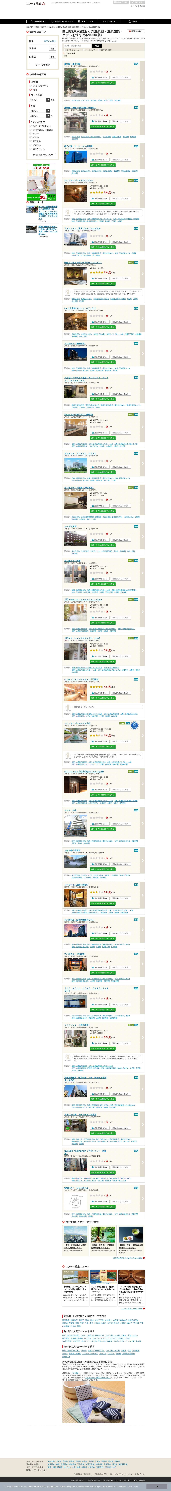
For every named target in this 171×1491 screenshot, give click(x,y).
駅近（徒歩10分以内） (71, 1335)
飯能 (78, 1467)
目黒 (79, 1326)
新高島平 (74, 1320)
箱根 (57, 1464)
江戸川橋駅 (87, 877)
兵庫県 (71, 1461)
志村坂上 (108, 1320)
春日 (91, 1323)
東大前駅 (94, 100)
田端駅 (134, 253)
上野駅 (116, 446)
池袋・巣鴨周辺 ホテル (122, 253)
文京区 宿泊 (76, 100)
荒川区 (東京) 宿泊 (78, 405)
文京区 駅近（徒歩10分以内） (91, 137)
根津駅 (100, 100)
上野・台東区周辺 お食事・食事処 (126, 801)
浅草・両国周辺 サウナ (79, 1018)
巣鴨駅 (101, 221)
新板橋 (65, 1323)
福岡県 (117, 1461)
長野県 (104, 1461)
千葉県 (65, 1461)
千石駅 (113, 221)
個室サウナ (85, 1341)
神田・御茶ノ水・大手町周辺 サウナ (110, 1141)
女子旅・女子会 (124, 1338)
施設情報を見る (100, 77)
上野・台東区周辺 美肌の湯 (98, 910)
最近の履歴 (137, 2)
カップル (95, 1338)
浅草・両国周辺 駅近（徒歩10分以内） (100, 478)
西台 (87, 1320)
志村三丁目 (99, 1320)
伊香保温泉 (90, 1464)
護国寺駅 (96, 877)
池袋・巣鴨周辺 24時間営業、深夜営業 (126, 219)
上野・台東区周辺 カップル (81, 716)
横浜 (49, 1467)
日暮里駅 (75, 407)
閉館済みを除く (107, 50)
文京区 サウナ (96, 171)
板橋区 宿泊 (76, 299)
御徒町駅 (109, 446)
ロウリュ (87, 1338)
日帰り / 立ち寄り (40, 86)
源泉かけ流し (39, 149)
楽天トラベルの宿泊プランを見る (102, 83)
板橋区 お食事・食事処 (118, 299)
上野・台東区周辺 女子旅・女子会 (126, 444)
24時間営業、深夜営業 (71, 1341)
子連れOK (102, 1341)
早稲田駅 (103, 877)
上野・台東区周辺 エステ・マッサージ (85, 764)
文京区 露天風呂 (106, 551)
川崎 (54, 1467)
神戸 (114, 1467)
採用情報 (142, 1480)
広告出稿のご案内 (101, 1474)
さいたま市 (71, 1467)
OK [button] (157, 1486)
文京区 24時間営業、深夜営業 (91, 517)
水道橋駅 (75, 139)
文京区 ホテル (86, 171)
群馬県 (78, 1461)
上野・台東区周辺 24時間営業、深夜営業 (85, 1068)
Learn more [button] (133, 1486)
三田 (141, 1323)
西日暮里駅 (75, 255)
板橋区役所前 (133, 1320)
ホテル (135, 1335)
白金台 (73, 1326)
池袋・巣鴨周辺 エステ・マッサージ (99, 219)
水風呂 (123, 1335)
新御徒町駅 (124, 764)
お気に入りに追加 (121, 77)
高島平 (81, 1320)
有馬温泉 (64, 1464)
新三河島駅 (96, 255)
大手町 (110, 1323)
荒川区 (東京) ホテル (134, 405)
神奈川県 (51, 1461)
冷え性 (94, 1341)
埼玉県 (58, 1461)
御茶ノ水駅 (83, 336)
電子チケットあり (73, 50)
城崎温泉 (72, 1464)
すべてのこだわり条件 (43, 155)
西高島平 (65, 1320)
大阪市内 (91, 1467)
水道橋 (97, 1323)
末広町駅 (123, 446)
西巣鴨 (71, 1323)
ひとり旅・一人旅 (113, 1335)
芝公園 (136, 1323)
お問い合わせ (140, 1474)
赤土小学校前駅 (86, 255)
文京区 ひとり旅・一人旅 (115, 334)
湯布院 (114, 1464)
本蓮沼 (115, 1320)
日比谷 (116, 1323)
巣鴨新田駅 (100, 370)
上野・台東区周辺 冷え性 (129, 714)
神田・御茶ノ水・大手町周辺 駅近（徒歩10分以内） (113, 1139)
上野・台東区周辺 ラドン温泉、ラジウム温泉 (87, 668)
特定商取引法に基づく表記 (97, 1480)
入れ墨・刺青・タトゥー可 (123, 1341)
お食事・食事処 (77, 1338)
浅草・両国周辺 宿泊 (79, 478)
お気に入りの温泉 (121, 2)
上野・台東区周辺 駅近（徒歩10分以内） (102, 629)
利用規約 (110, 1480)
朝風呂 (109, 1341)
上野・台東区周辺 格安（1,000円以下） (85, 446)
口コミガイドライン (117, 1474)
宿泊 (129, 1335)
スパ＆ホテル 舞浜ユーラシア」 (97, 1378)
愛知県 (110, 1461)
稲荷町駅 (113, 631)
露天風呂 (65, 1338)
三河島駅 (82, 407)
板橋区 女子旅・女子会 (101, 299)
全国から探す (50, 41)
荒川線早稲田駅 (77, 877)
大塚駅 (119, 221)
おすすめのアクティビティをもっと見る (127, 1258)
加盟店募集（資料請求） (83, 1474)
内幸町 (123, 1323)
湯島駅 (102, 446)
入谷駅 (132, 1068)
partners (50, 1486)
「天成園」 (75, 1373)
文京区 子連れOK (99, 334)
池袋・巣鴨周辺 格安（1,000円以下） (124, 590)
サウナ (84, 1335)
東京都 (84, 1461)
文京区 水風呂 (107, 171)
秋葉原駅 (113, 1107)
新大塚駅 (123, 592)
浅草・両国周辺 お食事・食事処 (98, 1105)
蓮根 (92, 1320)
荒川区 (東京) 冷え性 (92, 405)
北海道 (97, 1461)
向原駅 (116, 592)
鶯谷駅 (98, 407)
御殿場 (84, 1467)
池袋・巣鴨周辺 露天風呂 (80, 370)
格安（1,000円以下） (96, 1335)
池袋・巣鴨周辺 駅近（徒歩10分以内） (85, 221)
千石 (82, 1323)
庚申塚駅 (108, 370)
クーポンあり (90, 50)
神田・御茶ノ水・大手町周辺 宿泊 (83, 1139)
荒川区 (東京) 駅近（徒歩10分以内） (113, 405)
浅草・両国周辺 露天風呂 (80, 480)
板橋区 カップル (86, 299)
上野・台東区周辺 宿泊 (79, 444)
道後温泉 (99, 1464)
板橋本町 (123, 1320)
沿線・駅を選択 (43, 65)
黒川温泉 (107, 1464)
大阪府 (91, 1461)
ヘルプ (129, 1474)
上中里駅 (75, 301)
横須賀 (59, 1467)
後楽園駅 (118, 100)
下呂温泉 (80, 1464)
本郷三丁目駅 (108, 100)
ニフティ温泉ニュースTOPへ (131, 1309)
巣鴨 (77, 1323)
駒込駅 (107, 221)
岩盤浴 (138, 1341)
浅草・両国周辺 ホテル (122, 478)
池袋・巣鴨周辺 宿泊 (79, 219)
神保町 (103, 1323)
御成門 (129, 1323)
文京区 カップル (86, 334)
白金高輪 (65, 1326)
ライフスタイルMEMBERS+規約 (126, 1480)
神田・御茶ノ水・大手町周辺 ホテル (84, 1141)
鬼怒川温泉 (123, 1464)
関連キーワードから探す (36, 1470)
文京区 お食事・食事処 (101, 875)
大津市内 (108, 1467)
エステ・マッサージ (108, 1338)
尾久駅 (81, 301)
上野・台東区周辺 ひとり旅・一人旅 (101, 444)
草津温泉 (51, 1464)
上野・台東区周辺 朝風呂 (80, 631)
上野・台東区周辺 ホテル (126, 629)
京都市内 (99, 1467)
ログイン (134, 6)
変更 (52, 49)
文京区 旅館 (85, 100)
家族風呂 (37, 145)
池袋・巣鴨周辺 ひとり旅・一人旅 (98, 590)
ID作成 (142, 6)
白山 (86, 1323)
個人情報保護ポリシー (78, 1480)
